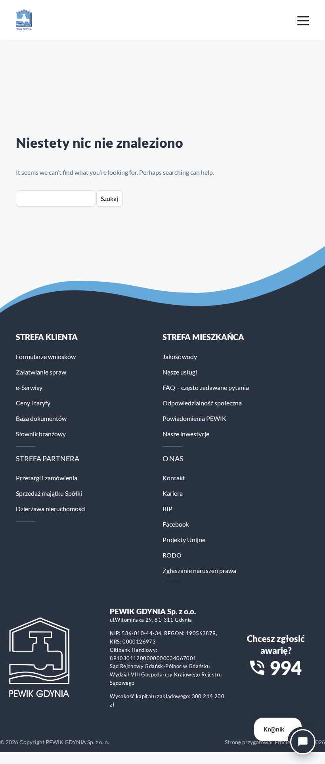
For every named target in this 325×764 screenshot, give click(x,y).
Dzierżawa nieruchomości (51, 508)
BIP (167, 508)
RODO (172, 555)
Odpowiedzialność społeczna (202, 403)
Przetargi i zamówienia (46, 477)
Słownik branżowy (41, 433)
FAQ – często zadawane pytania (205, 387)
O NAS (173, 458)
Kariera (172, 493)
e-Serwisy (29, 387)
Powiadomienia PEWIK (194, 418)
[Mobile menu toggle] (303, 20)
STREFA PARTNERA (47, 458)
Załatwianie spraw (41, 372)
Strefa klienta (47, 337)
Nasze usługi (179, 372)
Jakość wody (179, 356)
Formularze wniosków (46, 356)
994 (286, 668)
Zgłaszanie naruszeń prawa (199, 570)
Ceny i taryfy (33, 403)
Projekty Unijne (183, 539)
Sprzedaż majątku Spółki (49, 493)
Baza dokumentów (41, 418)
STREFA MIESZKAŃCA (203, 337)
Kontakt (173, 477)
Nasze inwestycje (185, 433)
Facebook (175, 524)
